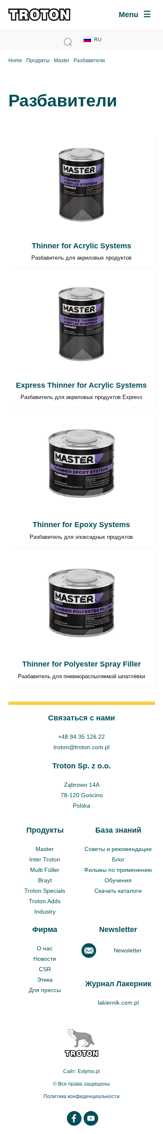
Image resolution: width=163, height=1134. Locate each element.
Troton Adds (45, 901)
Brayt (45, 880)
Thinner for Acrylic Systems (81, 202)
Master (61, 60)
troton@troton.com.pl (81, 747)
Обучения (118, 880)
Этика (45, 979)
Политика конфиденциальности (81, 1096)
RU (98, 40)
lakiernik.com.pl (118, 1002)
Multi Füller (44, 869)
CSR (45, 969)
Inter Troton (44, 859)
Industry (45, 911)
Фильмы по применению (118, 869)
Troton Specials (44, 890)
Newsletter (128, 950)
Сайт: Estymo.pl (81, 1071)
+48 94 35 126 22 (81, 736)
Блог (118, 859)
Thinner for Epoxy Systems (81, 480)
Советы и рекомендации (118, 849)
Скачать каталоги (118, 890)
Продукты (38, 60)
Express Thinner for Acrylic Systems (81, 341)
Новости (44, 958)
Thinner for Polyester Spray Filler (81, 620)
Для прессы (45, 990)
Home (15, 60)
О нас (45, 948)
